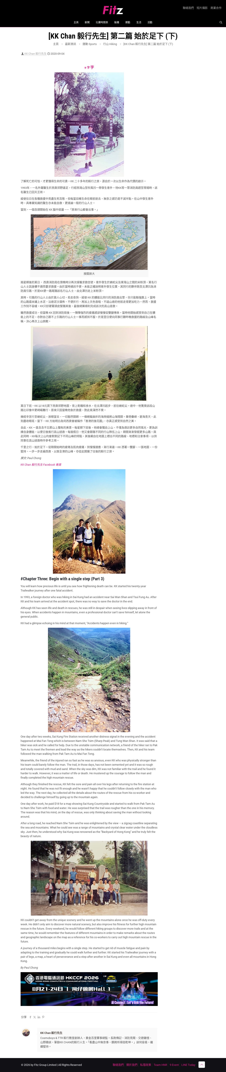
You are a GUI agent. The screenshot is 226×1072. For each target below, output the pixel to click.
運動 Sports (90, 44)
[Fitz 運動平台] (113, 9)
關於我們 (131, 1064)
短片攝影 (202, 8)
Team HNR (160, 1064)
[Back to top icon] (201, 1064)
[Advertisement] (184, 101)
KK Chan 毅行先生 (35, 53)
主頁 (56, 44)
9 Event (174, 1064)
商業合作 (216, 8)
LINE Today (188, 1064)
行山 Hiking (110, 44)
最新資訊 (70, 44)
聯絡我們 (188, 8)
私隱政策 (145, 1064)
